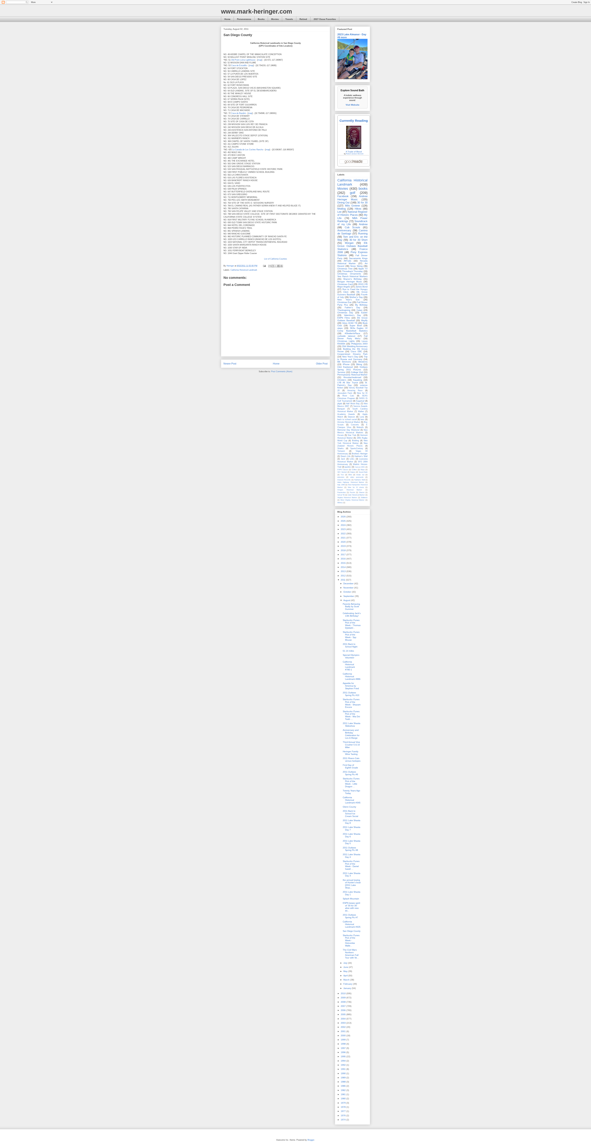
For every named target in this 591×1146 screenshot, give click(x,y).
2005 (343, 1014)
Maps (363, 470)
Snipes (352, 472)
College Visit (357, 372)
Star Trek (352, 435)
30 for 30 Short (358, 239)
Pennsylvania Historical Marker (352, 374)
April (345, 975)
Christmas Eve (344, 302)
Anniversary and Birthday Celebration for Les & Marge (351, 734)
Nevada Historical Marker (352, 262)
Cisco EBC (356, 351)
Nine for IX (362, 393)
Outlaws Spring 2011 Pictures (352, 368)
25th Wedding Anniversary (355, 346)
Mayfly (364, 320)
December (348, 583)
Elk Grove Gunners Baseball (352, 293)
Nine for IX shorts (356, 487)
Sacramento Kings (358, 258)
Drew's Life (346, 456)
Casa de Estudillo (239, 65)
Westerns (363, 361)
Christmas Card (345, 284)
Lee (339, 211)
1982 (343, 1090)
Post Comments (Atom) (281, 371)
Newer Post (229, 363)
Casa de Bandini (238, 113)
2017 (343, 554)
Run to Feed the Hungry (355, 289)
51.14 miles (348, 651)
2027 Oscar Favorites (325, 19)
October (347, 592)
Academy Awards (346, 414)
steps (340, 328)
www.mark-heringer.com (256, 11)
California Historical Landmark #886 (351, 676)
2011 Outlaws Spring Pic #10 (351, 693)
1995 (343, 1056)
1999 (343, 1039)
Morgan (349, 242)
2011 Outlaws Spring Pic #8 (350, 848)
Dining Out (343, 202)
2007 (343, 1006)
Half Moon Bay (353, 404)
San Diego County (351, 931)
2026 (343, 516)
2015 (343, 563)
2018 (343, 550)
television (340, 477)
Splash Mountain (351, 898)
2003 (343, 1023)
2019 (343, 546)
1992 (343, 1065)
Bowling (355, 441)
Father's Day (352, 307)
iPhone (346, 364)
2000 (343, 1035)
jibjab (339, 404)
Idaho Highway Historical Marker (350, 482)
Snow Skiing (356, 266)
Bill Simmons (344, 361)
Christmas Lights (346, 341)
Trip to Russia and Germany (352, 357)
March (346, 979)
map (260, 60)
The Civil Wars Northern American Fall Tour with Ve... (351, 954)
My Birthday (361, 305)
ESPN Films (343, 318)
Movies (275, 19)
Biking (359, 364)
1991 (343, 1069)
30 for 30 (362, 202)
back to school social (347, 419)
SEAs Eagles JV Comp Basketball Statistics (352, 329)
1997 (343, 1048)
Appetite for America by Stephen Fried (351, 686)
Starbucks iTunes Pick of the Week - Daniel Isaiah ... (351, 865)
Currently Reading (354, 120)
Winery (340, 502)
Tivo (342, 475)
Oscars (340, 435)
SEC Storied (342, 472)
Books (261, 19)
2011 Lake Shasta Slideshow (351, 724)
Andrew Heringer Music (352, 198)
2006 (343, 1010)
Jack (343, 459)
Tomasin (341, 451)
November (348, 587)
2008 (343, 1002)
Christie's (341, 380)
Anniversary (344, 230)
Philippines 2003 (359, 343)
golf (352, 193)
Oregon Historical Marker (349, 490)
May (345, 971)
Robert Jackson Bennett (354, 154)
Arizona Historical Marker (348, 422)
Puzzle (352, 492)
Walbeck (364, 497)
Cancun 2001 (360, 467)
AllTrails (347, 261)
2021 (343, 537)
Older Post (322, 363)
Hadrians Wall (359, 480)
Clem (345, 292)
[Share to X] (275, 266)
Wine (350, 475)
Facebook (343, 196)
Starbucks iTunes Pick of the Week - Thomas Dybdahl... (352, 624)
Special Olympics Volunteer (351, 656)
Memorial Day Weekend (348, 430)
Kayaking (357, 380)
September (349, 596)
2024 (343, 525)
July (345, 963)
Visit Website (352, 105)
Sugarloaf (360, 401)
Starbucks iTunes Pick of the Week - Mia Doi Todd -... (351, 715)
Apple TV (363, 268)
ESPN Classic (342, 470)
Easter (364, 312)
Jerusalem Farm (344, 393)
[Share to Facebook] (278, 266)
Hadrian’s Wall (361, 456)
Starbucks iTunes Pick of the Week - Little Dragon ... (351, 782)
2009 (343, 997)
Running (363, 233)
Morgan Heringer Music (349, 281)
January (347, 988)
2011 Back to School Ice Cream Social (350, 813)
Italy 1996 (341, 485)
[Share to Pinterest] (281, 266)
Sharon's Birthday (352, 279)
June (346, 967)
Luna (362, 417)
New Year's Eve (348, 299)
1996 (343, 1052)
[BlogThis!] (272, 266)
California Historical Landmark (244, 270)
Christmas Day (345, 312)
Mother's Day (356, 297)
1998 (343, 1044)
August (347, 600)
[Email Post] (264, 266)
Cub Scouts (352, 227)
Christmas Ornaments (349, 273)
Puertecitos (341, 492)
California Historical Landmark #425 (351, 924)
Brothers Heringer (360, 454)
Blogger (311, 1140)
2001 (343, 1031)
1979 (343, 1103)
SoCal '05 (341, 495)
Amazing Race (355, 390)
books (363, 188)
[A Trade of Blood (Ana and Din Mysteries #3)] (353, 148)
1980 (343, 1098)
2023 (343, 529)
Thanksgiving (343, 310)
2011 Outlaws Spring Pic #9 (350, 773)
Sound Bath (363, 472)
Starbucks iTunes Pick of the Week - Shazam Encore (352, 703)
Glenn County (349, 807)
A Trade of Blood (354, 151)
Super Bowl (356, 325)
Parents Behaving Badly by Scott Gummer (351, 606)
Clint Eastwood (345, 367)
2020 (343, 542)
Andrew (363, 224)
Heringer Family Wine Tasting (350, 752)
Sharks (340, 448)
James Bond (361, 286)
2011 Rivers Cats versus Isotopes (351, 759)
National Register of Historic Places (352, 213)
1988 (343, 1082)
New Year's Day (350, 356)
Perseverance (244, 19)
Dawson (351, 417)
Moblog (341, 208)
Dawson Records (344, 480)
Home (227, 19)
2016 (343, 558)
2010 (343, 993)
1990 (343, 1073)
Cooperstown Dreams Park (352, 354)
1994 (343, 1061)
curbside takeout (346, 336)
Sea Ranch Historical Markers (352, 276)
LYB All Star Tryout (347, 382)
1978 (343, 1107)
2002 (343, 1027)
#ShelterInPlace (352, 333)
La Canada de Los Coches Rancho (247, 149)
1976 (343, 1115)
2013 (343, 571)
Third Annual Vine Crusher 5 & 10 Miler (351, 745)
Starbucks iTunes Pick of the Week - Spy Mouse (351, 636)
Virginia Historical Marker (347, 497)
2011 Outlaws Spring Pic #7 (350, 916)
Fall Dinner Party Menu (352, 337)
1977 (343, 1111)
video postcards (357, 477)
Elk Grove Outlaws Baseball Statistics (352, 246)
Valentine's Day (352, 315)
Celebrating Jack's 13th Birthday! (352, 614)
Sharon (361, 492)
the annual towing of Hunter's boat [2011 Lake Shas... (352, 884)
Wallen (361, 411)
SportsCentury (356, 448)
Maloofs (360, 427)
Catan (359, 310)
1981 (343, 1094)
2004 (343, 1018)
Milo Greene (352, 205)
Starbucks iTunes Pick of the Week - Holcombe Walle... (351, 940)
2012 (343, 575)
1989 (343, 1077)
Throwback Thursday (352, 271)
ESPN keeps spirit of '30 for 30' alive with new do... (351, 907)
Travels (289, 19)
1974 (343, 1119)
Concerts (355, 425)
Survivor (341, 372)
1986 (343, 1086)
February (348, 984)
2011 (343, 580)
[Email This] (269, 266)
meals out (360, 475)
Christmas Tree (345, 268)
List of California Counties (275, 259)
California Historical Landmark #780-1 (349, 666)
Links (352, 459)
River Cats (348, 396)
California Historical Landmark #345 (351, 800)
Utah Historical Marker (356, 495)
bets (362, 419)
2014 (343, 567)
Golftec (354, 470)
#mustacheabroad (352, 377)
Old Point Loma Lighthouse (243, 60)
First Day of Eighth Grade (350, 766)
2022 (343, 533)
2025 (343, 521)
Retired (303, 19)
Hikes (358, 208)
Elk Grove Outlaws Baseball (352, 319)
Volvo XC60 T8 (349, 323)
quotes (348, 467)
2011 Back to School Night (350, 645)
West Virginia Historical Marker (352, 500)
